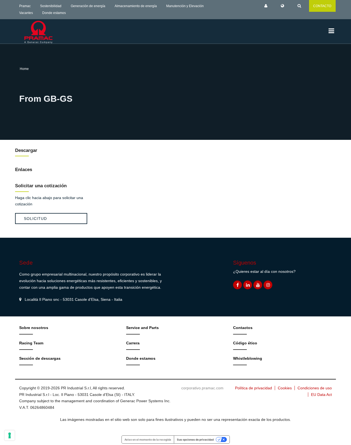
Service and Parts (142, 327)
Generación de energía (88, 6)
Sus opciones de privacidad (195, 439)
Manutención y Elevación (185, 6)
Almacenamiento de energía (136, 6)
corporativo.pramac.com (202, 388)
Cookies (285, 388)
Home (24, 69)
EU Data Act (321, 394)
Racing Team (31, 343)
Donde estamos (54, 13)
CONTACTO (322, 6)
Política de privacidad (253, 388)
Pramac (25, 6)
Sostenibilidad (50, 6)
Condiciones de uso (315, 388)
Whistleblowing (247, 358)
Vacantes (26, 13)
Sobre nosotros (33, 327)
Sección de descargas (40, 358)
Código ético (245, 343)
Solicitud (35, 218)
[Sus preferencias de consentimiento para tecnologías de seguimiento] (9, 435)
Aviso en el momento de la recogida (147, 439)
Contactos (243, 327)
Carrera (133, 343)
